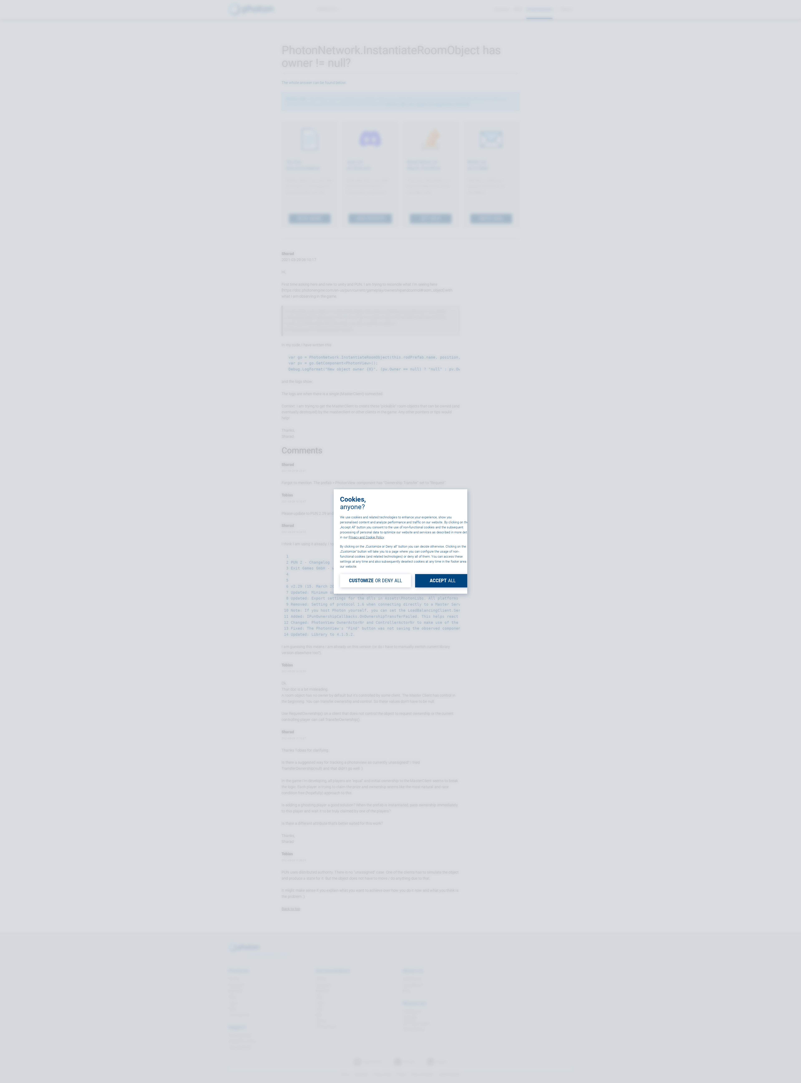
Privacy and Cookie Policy (366, 537)
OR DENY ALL (375, 580)
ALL (443, 580)
